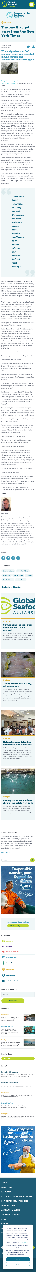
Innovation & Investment (9, 1072)
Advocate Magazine (10, 1210)
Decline (18, 1264)
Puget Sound (18, 575)
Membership (6, 1187)
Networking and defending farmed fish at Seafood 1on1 (17, 743)
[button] (28, 46)
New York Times (23, 571)
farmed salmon (8, 571)
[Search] (32, 860)
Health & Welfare (7, 1026)
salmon (29, 575)
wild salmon (21, 580)
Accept (18, 1259)
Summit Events (8, 1206)
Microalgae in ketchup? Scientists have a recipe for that (17, 1086)
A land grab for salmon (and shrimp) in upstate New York (18, 801)
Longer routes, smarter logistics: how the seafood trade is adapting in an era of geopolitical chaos (11, 1044)
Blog (3, 1219)
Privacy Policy (24, 1242)
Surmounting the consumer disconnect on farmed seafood (17, 627)
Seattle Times (8, 580)
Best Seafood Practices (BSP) (14, 1201)
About (4, 1183)
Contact (5, 1224)
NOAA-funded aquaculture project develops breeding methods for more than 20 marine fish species (17, 1075)
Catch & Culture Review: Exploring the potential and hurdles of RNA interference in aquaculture (10, 1031)
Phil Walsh (6, 575)
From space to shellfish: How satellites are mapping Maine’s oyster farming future (10, 1019)
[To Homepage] (9, 4)
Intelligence (5, 1015)
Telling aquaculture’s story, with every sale (17, 685)
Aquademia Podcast (10, 1215)
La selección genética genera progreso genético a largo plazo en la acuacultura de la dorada (17, 1117)
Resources (6, 1192)
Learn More (5, 852)
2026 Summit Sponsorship (18, 926)
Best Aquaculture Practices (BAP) (16, 1197)
